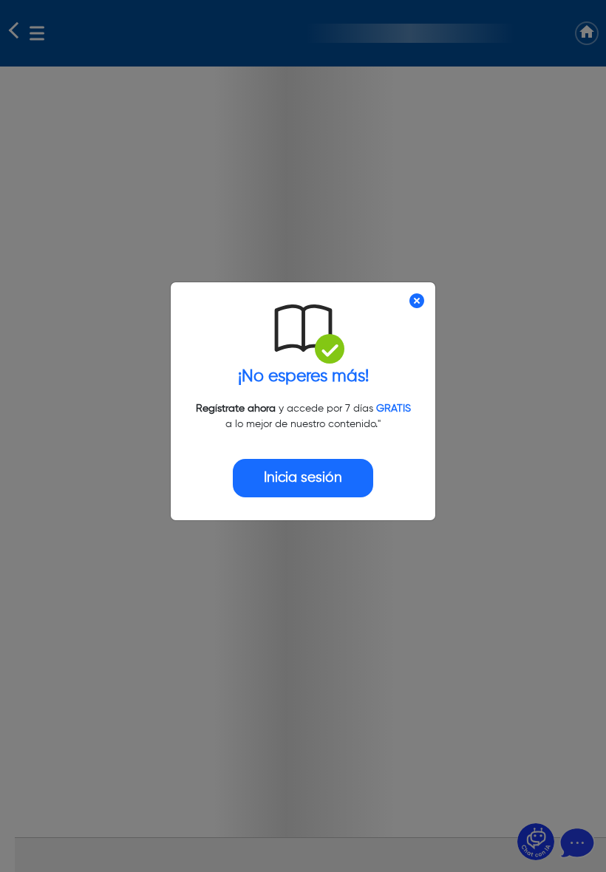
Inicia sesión (303, 478)
